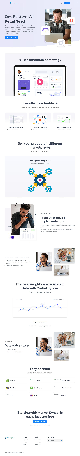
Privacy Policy (38, 442)
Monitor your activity (40, 322)
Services (25, 442)
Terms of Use (38, 440)
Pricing (48, 3)
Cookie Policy (38, 444)
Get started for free (11, 37)
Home (43, 3)
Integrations (25, 440)
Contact (54, 3)
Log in (61, 3)
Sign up (67, 2)
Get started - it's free (39, 421)
